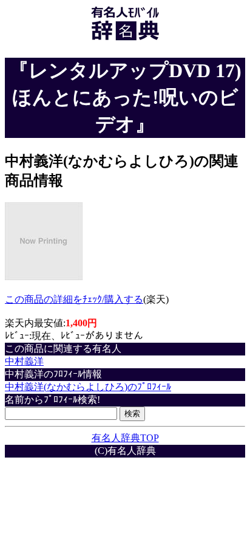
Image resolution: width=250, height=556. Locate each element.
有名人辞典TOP (125, 438)
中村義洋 (24, 361)
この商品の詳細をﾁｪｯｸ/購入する (74, 299)
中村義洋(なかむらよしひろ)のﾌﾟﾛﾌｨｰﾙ (88, 387)
